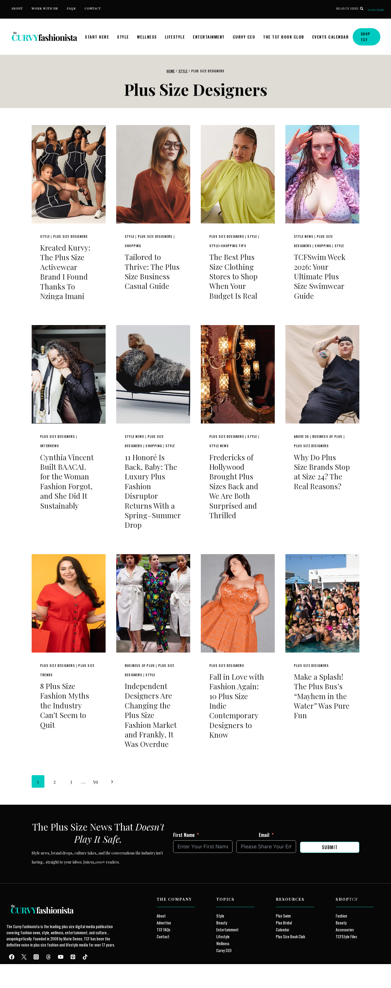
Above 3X (301, 436)
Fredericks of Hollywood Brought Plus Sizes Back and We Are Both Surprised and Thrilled (233, 486)
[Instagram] (36, 957)
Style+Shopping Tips (227, 245)
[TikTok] (85, 957)
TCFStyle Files (346, 936)
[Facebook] (11, 957)
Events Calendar (330, 37)
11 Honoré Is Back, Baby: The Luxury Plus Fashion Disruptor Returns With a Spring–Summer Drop (153, 491)
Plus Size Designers (70, 236)
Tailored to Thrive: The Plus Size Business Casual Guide (152, 271)
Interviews (49, 445)
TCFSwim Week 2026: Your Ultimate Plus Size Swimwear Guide (320, 276)
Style (123, 37)
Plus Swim (283, 916)
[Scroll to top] (13, 971)
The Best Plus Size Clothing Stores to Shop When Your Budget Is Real (233, 276)
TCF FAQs (163, 929)
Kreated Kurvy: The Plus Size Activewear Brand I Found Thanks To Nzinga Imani (65, 272)
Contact (93, 8)
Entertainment (209, 37)
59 (95, 781)
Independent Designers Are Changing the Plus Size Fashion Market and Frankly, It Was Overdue (151, 715)
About (17, 8)
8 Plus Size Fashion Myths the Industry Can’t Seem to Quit (64, 705)
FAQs (71, 8)
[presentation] (69, 174)
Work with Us (45, 8)
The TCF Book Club (283, 37)
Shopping (133, 245)
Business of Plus (327, 436)
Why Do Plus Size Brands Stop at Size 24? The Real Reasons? (322, 471)
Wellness (147, 37)
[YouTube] (60, 957)
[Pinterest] (73, 957)
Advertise (164, 922)
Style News (303, 236)
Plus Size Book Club (290, 936)
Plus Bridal (284, 922)
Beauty (221, 922)
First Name (184, 834)
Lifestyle (175, 37)
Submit (330, 847)
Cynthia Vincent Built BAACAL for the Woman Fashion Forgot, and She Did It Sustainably (67, 481)
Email (264, 834)
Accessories (345, 929)
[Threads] (48, 957)
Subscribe (376, 10)
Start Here (97, 37)
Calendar (282, 929)
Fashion (341, 916)
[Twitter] (24, 957)
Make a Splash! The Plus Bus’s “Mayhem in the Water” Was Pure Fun (322, 696)
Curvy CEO (244, 37)
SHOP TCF (366, 36)
